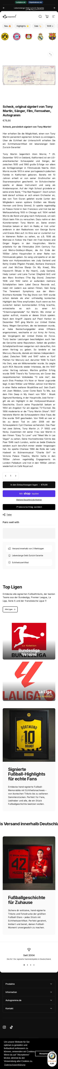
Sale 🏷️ (37, 26)
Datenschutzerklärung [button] (14, 1065)
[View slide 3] (30, 964)
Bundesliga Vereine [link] (29, 652)
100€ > (50, 26)
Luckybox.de (20, 2)
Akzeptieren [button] (44, 1054)
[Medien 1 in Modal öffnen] (50, 54)
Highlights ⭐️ (23, 26)
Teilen (9, 514)
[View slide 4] (33, 964)
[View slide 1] (24, 964)
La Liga (44, 691)
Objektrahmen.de (35, 2)
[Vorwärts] (54, 8)
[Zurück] (4, 8)
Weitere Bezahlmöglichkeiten (29, 500)
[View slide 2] (27, 964)
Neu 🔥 (7, 26)
